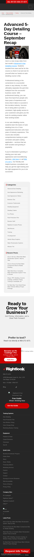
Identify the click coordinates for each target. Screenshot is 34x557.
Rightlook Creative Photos (14, 225)
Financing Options (8, 464)
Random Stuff (11, 221)
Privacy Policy (7, 486)
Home (3, 13)
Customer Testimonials (13, 203)
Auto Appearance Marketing (15, 192)
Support (5, 473)
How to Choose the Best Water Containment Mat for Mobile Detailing (15, 265)
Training (17, 13)
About (4, 459)
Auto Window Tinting (8, 422)
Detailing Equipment (13, 206)
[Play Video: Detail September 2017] (17, 52)
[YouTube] (14, 387)
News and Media (9, 13)
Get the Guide (12, 405)
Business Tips (11, 199)
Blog (4, 387)
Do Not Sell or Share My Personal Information (10, 554)
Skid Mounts (10, 228)
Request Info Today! (17, 551)
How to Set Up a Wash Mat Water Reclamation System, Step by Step (16, 258)
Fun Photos (10, 214)
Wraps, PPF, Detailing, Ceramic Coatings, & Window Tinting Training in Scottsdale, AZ (16, 279)
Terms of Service (7, 484)
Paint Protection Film (13, 217)
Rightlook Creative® (8, 501)
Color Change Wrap (8, 425)
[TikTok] (17, 387)
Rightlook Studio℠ (8, 498)
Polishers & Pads (7, 436)
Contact (5, 475)
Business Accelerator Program (11, 453)
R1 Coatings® (7, 495)
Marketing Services (8, 467)
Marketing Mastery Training (10, 428)
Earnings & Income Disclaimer (11, 478)
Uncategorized (11, 235)
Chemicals (6, 442)
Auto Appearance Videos (14, 196)
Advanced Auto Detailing (14, 188)
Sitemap (27, 554)
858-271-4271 (22, 1)
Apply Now (10, 359)
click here (15, 159)
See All (5, 445)
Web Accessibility (7, 481)
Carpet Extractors (8, 439)
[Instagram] (8, 387)
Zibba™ (5, 503)
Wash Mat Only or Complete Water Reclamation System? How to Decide (16, 272)
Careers (5, 470)
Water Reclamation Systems (15, 243)
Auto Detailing (7, 417)
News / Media (7, 462)
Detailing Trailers (12, 210)
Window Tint (10, 246)
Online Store (6, 456)
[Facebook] (11, 387)
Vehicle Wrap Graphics (13, 239)
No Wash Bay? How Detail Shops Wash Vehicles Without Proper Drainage (16, 286)
